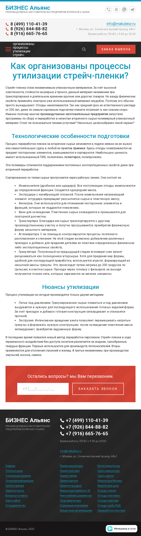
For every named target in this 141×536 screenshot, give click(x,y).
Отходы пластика (108, 500)
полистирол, (72, 157)
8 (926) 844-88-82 (28, 28)
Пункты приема (15, 485)
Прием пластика (69, 470)
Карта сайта (13, 500)
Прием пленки (68, 475)
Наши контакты (15, 490)
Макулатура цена (108, 485)
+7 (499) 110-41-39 (87, 420)
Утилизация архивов (18, 475)
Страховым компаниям (74, 505)
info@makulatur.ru (120, 24)
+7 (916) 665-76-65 (87, 433)
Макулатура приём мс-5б (75, 490)
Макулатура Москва (109, 480)
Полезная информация (20, 480)
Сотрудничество (16, 505)
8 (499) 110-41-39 (28, 24)
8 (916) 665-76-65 (28, 33)
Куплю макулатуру (108, 465)
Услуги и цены (14, 470)
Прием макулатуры (71, 465)
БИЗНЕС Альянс (28, 7)
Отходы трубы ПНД (109, 505)
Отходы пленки (106, 490)
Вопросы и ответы (17, 495)
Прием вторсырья (71, 485)
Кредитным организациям (76, 510)
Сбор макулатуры (70, 500)
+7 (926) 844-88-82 (87, 427)
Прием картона (69, 480)
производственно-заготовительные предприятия (74, 114)
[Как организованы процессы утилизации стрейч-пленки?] (8, 49)
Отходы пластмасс (108, 495)
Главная (10, 465)
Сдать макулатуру (108, 470)
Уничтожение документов (76, 495)
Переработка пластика (111, 510)
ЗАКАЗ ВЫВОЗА (116, 49)
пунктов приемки (73, 148)
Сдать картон (105, 475)
